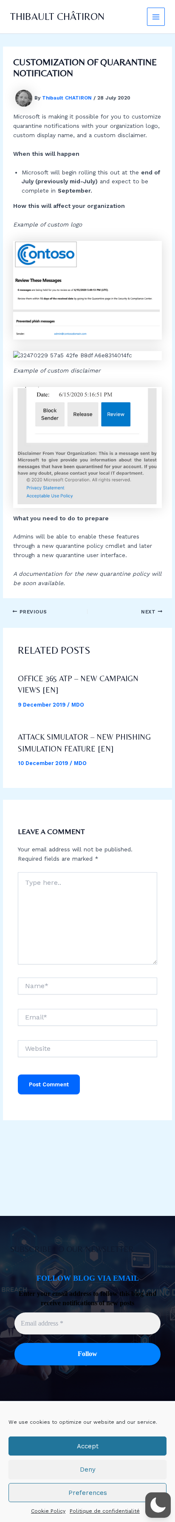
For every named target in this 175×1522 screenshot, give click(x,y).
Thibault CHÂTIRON (57, 16)
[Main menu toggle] (156, 17)
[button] (158, 1505)
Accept (88, 1446)
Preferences (87, 1493)
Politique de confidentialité (105, 1511)
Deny (88, 1469)
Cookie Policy (48, 1511)
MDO (77, 705)
